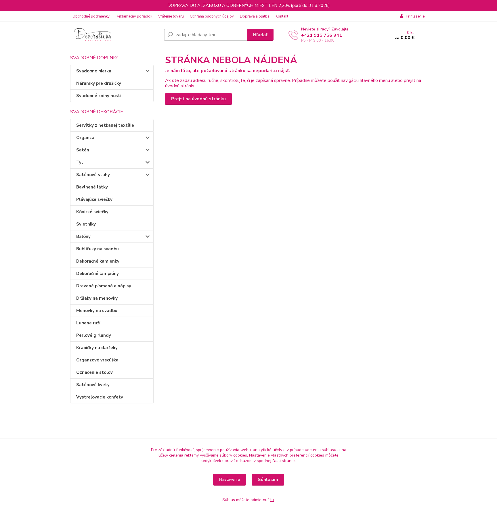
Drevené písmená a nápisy (103, 286)
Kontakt (282, 16)
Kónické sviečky (92, 212)
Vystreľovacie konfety (99, 397)
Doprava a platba (254, 16)
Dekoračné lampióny (97, 273)
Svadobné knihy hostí (98, 96)
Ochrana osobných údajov (212, 16)
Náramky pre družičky (98, 83)
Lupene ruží (88, 323)
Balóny (83, 236)
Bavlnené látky (92, 187)
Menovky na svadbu (96, 310)
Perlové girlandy (93, 335)
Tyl (79, 162)
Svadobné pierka (93, 71)
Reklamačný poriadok (134, 16)
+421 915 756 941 (321, 35)
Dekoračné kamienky (97, 261)
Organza (85, 137)
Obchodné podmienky (91, 16)
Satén (82, 150)
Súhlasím (268, 479)
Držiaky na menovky (97, 298)
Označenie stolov (94, 372)
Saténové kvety (93, 385)
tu (272, 500)
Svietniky (86, 224)
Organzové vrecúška (97, 360)
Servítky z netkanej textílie (105, 125)
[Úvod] (114, 35)
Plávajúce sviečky (94, 199)
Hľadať (260, 35)
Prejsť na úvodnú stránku (198, 99)
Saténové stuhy (93, 175)
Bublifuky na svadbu (97, 249)
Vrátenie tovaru (171, 16)
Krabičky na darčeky (97, 348)
